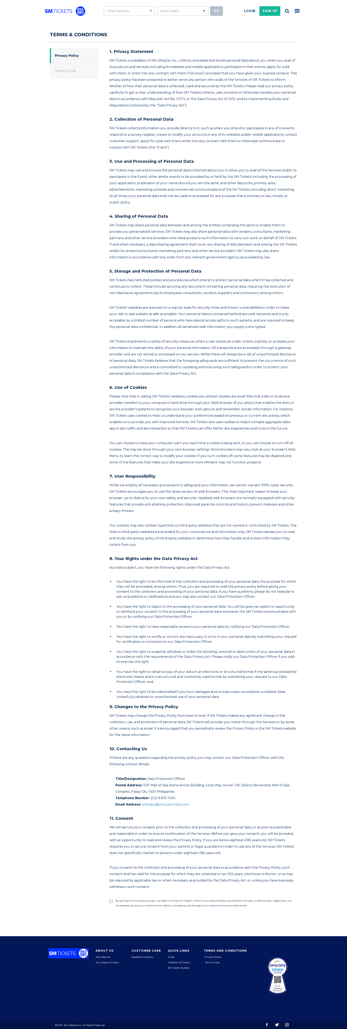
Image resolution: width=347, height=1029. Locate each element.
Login (250, 11)
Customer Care (146, 950)
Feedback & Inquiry (142, 956)
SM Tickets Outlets (178, 967)
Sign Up (269, 11)
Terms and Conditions (225, 950)
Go (216, 11)
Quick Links (179, 950)
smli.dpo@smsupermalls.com (165, 804)
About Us (105, 950)
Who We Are (103, 956)
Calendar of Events (179, 962)
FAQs (171, 956)
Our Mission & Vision (107, 962)
